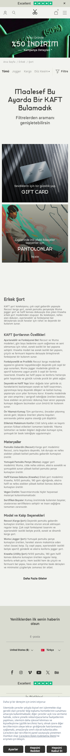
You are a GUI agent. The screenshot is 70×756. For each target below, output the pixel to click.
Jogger (16, 71)
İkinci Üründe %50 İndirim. (28, 3)
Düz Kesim (41, 71)
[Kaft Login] (5, 13)
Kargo (28, 71)
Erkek (22, 62)
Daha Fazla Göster (35, 578)
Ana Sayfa (9, 62)
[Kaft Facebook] (12, 672)
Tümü (5, 71)
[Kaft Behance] (57, 672)
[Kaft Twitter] (48, 672)
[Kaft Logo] (35, 12)
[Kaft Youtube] (39, 672)
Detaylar (51, 3)
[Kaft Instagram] (21, 672)
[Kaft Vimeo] (30, 672)
